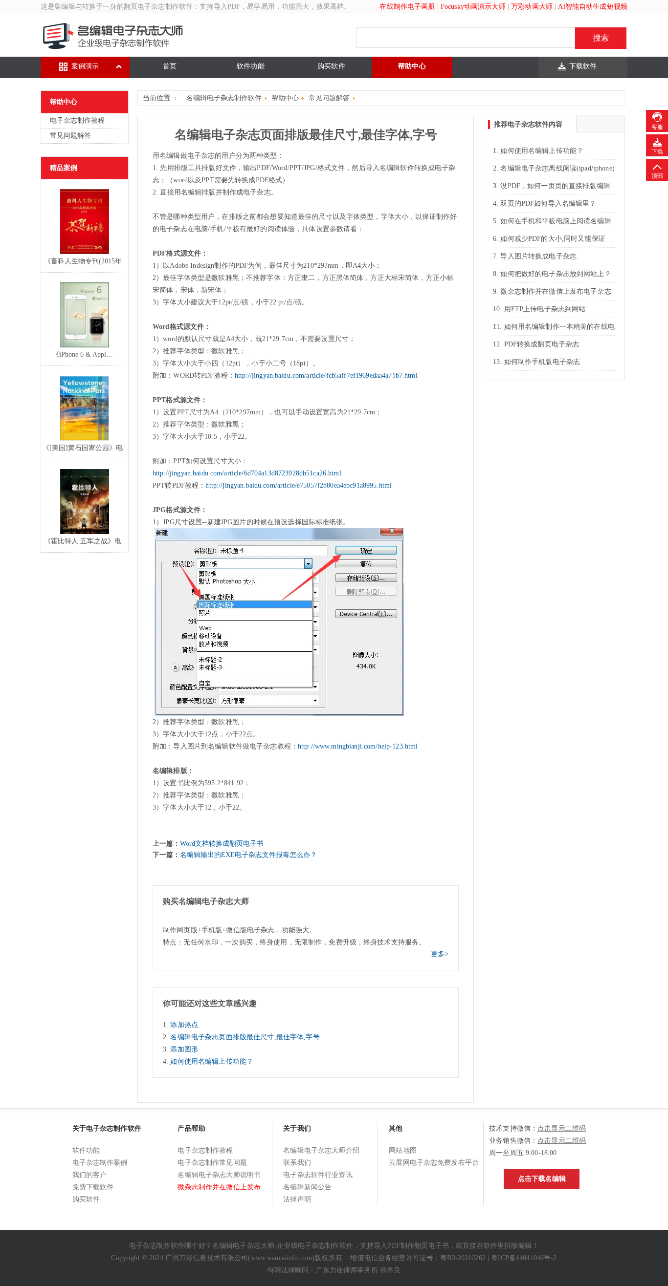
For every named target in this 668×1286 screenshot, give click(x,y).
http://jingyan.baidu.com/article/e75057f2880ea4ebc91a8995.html (298, 485)
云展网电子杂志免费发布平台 (434, 1162)
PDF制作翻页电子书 (418, 1245)
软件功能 (251, 66)
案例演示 (85, 66)
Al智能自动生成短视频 (592, 6)
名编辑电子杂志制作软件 (224, 98)
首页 (170, 66)
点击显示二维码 (561, 1128)
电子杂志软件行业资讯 (317, 1175)
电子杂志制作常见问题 (212, 1162)
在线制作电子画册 (407, 6)
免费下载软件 (93, 1187)
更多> (439, 954)
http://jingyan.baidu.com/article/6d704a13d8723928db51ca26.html (247, 473)
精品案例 (63, 167)
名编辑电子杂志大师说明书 (219, 1175)
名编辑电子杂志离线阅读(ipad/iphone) (557, 168)
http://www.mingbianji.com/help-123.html (358, 746)
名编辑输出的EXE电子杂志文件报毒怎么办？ (248, 854)
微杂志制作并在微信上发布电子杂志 (555, 291)
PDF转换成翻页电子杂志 (541, 344)
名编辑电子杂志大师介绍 (321, 1150)
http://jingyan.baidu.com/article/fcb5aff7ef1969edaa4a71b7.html (326, 375)
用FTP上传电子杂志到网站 (545, 309)
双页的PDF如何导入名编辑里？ (548, 203)
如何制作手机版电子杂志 (542, 361)
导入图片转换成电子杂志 (538, 256)
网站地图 (403, 1150)
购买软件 (331, 66)
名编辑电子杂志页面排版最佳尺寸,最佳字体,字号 (244, 1037)
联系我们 (297, 1162)
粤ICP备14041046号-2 (524, 1258)
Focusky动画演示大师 (473, 6)
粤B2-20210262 (463, 1258)
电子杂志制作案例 (100, 1162)
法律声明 (297, 1199)
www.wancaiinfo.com (281, 1258)
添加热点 (184, 1025)
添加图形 (184, 1049)
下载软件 (583, 66)
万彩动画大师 (532, 6)
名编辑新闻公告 (307, 1187)
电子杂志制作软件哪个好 (167, 1245)
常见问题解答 (70, 135)
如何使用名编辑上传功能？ (211, 1061)
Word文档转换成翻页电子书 (222, 843)
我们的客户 (89, 1175)
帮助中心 (412, 66)
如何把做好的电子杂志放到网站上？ (555, 274)
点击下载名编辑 (542, 1178)
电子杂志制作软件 (165, 6)
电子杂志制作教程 (77, 120)
